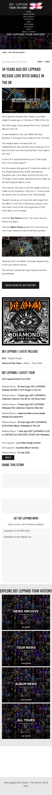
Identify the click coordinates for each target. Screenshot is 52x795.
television (28, 27)
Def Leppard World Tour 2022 (16, 379)
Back (8, 457)
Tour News (15, 218)
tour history (29, 14)
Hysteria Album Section (27, 448)
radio (28, 29)
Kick (4, 358)
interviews (28, 24)
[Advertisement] (26, 506)
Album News (16, 227)
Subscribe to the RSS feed (16, 531)
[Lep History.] (26, 256)
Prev (40, 62)
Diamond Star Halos (11, 363)
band (29, 22)
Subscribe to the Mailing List (17, 537)
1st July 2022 (23, 452)
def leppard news (16, 52)
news (29, 12)
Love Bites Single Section (28, 443)
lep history (29, 19)
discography (28, 17)
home (4, 52)
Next (47, 62)
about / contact (29, 32)
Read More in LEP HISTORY (20, 285)
